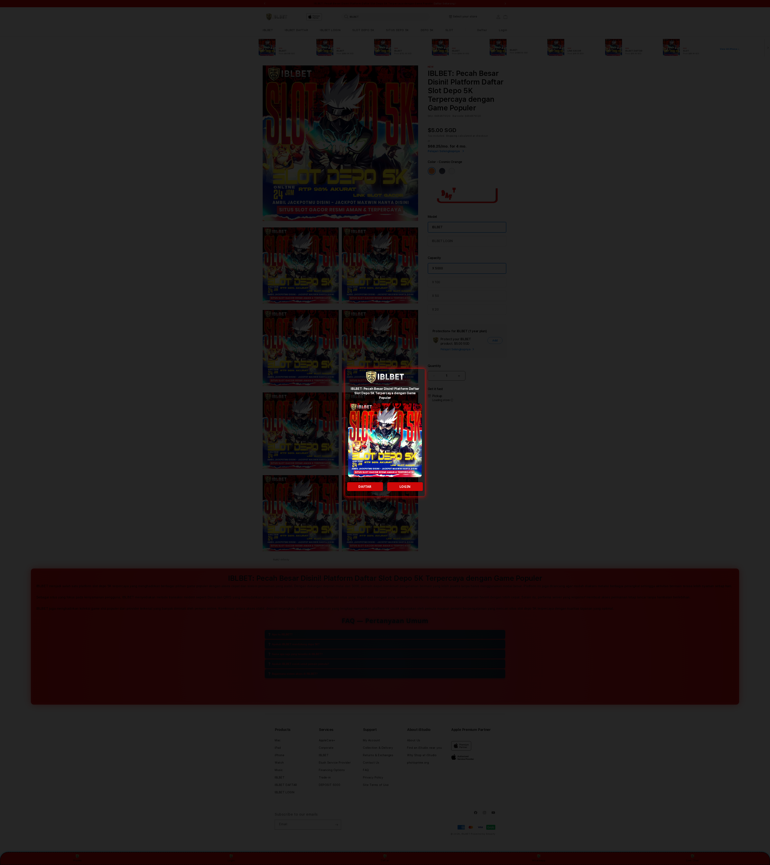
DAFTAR (365, 486)
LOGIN (405, 486)
